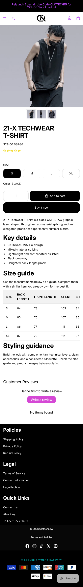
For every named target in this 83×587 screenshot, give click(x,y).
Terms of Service (14, 473)
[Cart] (78, 18)
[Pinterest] (55, 546)
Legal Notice (11, 487)
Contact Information (16, 480)
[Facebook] (27, 546)
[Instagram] (34, 546)
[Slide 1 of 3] (31, 114)
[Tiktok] (41, 546)
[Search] (13, 18)
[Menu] (4, 18)
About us (9, 514)
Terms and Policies (41, 537)
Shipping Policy (13, 439)
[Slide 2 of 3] (41, 114)
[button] (12, 151)
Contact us (10, 507)
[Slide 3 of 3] (52, 114)
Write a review (41, 400)
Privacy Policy (12, 446)
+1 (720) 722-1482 (15, 521)
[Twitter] (48, 546)
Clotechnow (46, 528)
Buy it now (41, 207)
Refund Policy (12, 453)
